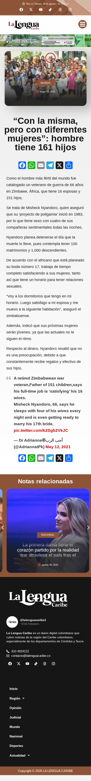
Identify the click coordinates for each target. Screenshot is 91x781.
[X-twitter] (30, 9)
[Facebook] (21, 9)
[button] (2, 527)
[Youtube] (40, 9)
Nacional (16, 736)
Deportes (16, 746)
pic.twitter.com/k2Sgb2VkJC (41, 430)
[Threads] (60, 9)
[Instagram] (69, 9)
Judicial (15, 717)
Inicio (14, 688)
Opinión (15, 708)
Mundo (15, 727)
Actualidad (17, 755)
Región (15, 698)
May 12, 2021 (58, 447)
